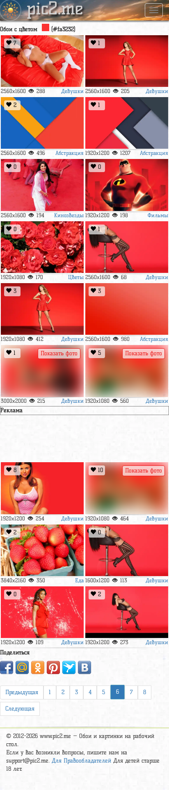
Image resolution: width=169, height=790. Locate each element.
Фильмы (158, 215)
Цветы (76, 277)
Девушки (72, 91)
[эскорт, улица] (126, 488)
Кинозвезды (69, 215)
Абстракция (69, 153)
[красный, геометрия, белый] (126, 123)
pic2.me (55, 9)
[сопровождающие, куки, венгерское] (126, 371)
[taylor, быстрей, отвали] (42, 309)
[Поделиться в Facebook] (6, 667)
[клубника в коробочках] (42, 550)
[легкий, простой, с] (126, 309)
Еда (79, 580)
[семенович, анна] (42, 488)
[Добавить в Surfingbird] (68, 667)
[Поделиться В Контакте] (84, 667)
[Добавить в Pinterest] (53, 667)
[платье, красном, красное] (126, 61)
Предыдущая (21, 692)
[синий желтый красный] (42, 123)
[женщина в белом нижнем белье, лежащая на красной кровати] (42, 61)
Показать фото (59, 353)
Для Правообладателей (81, 760)
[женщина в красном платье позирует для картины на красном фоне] (42, 612)
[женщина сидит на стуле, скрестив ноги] (126, 247)
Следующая (19, 708)
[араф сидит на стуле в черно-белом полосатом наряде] (126, 612)
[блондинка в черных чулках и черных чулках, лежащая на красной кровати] (42, 371)
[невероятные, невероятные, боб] (126, 185)
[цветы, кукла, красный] (42, 247)
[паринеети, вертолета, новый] (42, 185)
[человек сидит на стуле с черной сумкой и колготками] (126, 550)
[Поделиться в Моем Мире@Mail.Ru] (22, 667)
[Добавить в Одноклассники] (37, 667)
